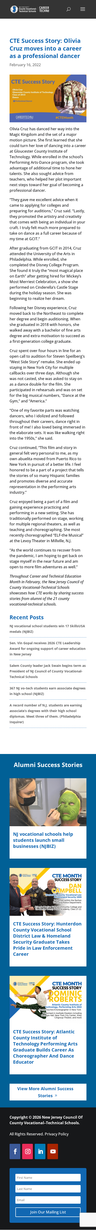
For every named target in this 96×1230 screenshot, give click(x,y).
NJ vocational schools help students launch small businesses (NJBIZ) (43, 840)
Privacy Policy (57, 1134)
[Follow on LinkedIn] (40, 1151)
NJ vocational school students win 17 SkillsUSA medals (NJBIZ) (47, 629)
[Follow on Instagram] (27, 1151)
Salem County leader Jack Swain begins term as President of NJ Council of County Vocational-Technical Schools (48, 671)
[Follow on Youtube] (52, 1151)
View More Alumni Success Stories (45, 1092)
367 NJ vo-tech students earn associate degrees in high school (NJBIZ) (48, 691)
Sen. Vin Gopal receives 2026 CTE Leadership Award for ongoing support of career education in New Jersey (48, 648)
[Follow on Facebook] (15, 1151)
